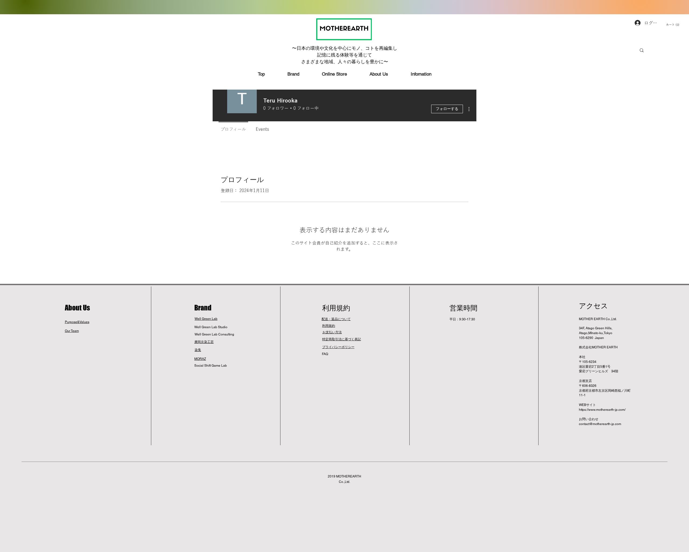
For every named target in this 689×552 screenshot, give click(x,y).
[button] (676, 25)
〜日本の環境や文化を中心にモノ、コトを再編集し (344, 48)
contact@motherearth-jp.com (600, 424)
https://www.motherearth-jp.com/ (602, 410)
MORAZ (200, 359)
